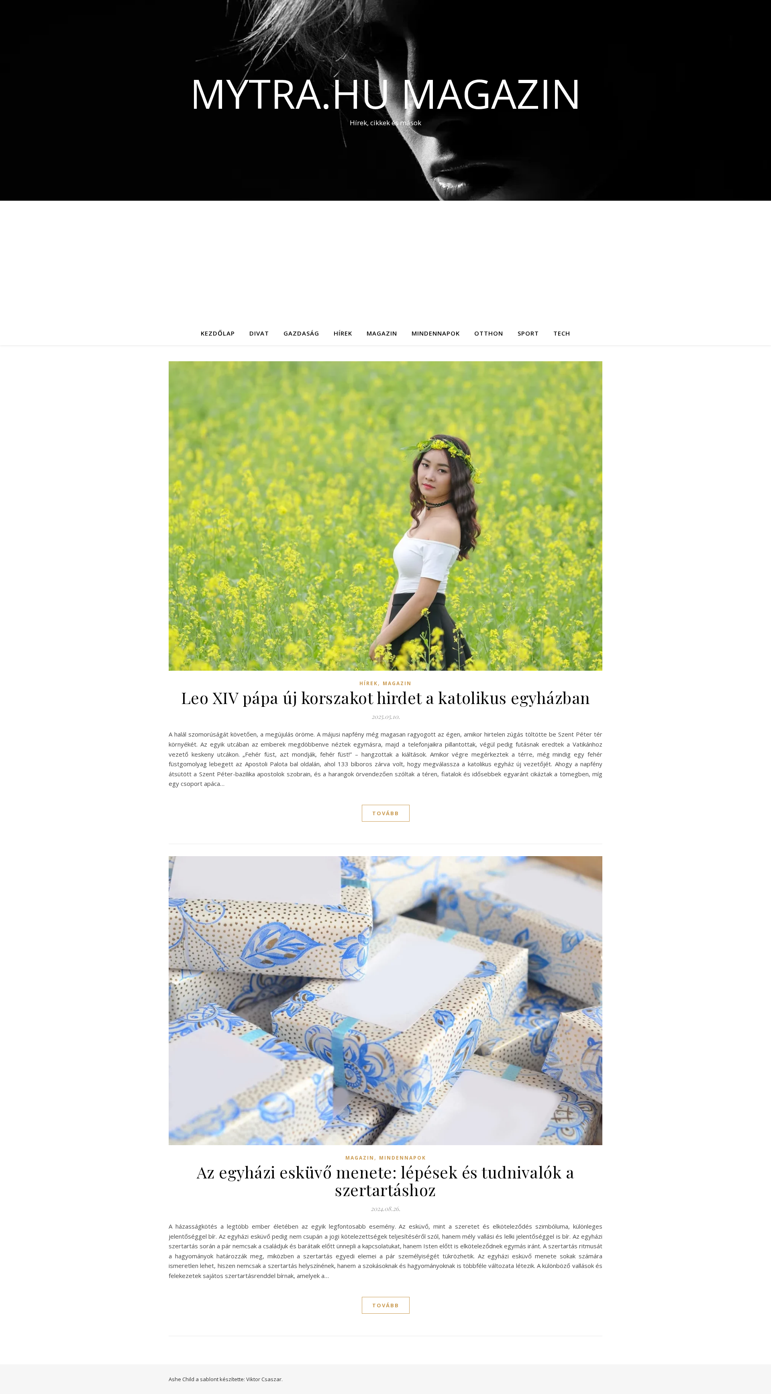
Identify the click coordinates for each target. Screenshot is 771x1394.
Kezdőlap (218, 333)
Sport (528, 333)
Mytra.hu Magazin (385, 93)
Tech (561, 333)
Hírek (343, 333)
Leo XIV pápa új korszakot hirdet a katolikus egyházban (385, 697)
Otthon (488, 333)
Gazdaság (301, 333)
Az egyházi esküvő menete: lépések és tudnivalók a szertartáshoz (386, 1180)
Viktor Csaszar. (264, 1379)
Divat (259, 333)
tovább (385, 813)
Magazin (382, 333)
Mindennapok (436, 333)
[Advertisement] (385, 261)
